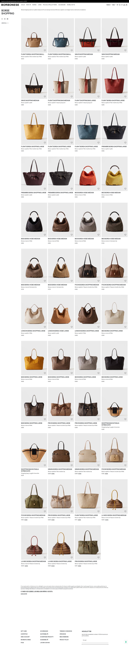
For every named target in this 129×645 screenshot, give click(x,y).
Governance (44, 631)
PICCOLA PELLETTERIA (50, 5)
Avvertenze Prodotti (46, 636)
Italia (113, 4)
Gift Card (24, 631)
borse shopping (24, 587)
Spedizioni (63, 634)
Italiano (109, 4)
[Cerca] (119, 5)
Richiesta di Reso (26, 639)
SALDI (23, 5)
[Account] (124, 5)
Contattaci (24, 634)
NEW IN (28, 5)
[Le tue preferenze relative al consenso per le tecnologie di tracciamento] (126, 642)
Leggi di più (24, 593)
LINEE (40, 5)
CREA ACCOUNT (25, 636)
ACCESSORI (61, 5)
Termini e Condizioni (66, 631)
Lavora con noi (45, 642)
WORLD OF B (71, 5)
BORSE (34, 5)
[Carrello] (126, 5)
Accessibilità (44, 639)
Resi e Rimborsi (64, 636)
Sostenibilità (44, 634)
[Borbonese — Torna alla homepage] (10, 5)
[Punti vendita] (117, 5)
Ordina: (4, 23)
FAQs (22, 642)
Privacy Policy (64, 639)
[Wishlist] (122, 5)
